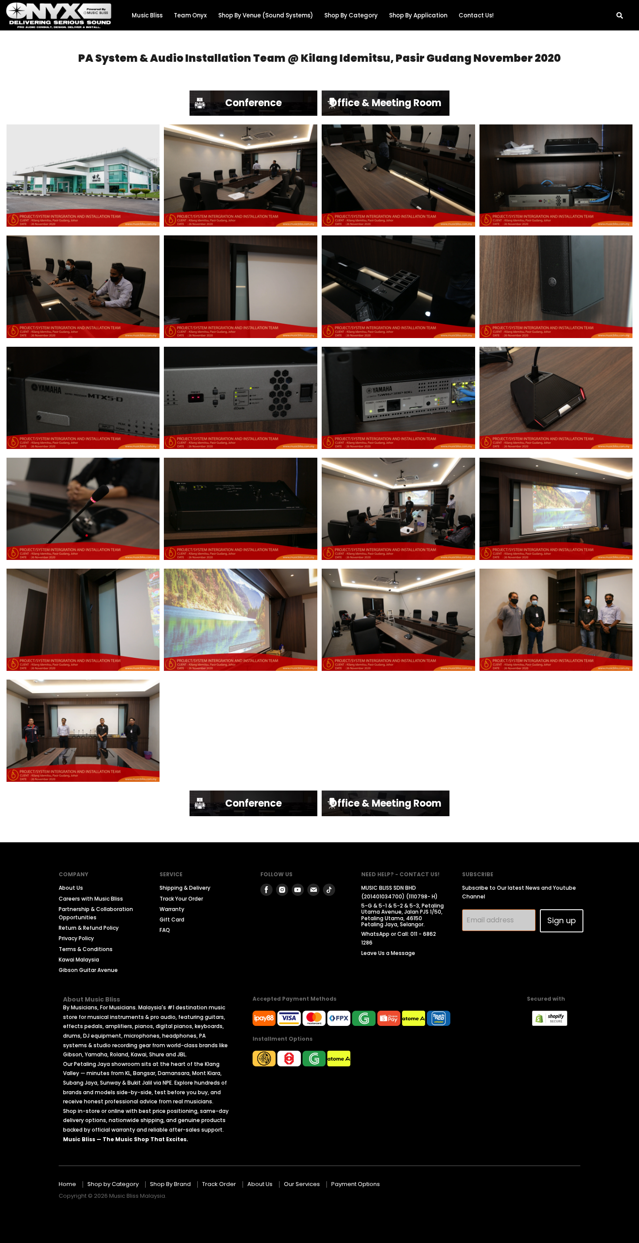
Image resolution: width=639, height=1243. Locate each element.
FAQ (165, 930)
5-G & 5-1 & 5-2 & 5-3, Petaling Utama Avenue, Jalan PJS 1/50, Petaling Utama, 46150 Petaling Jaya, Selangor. (402, 915)
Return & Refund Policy (89, 927)
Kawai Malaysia (79, 959)
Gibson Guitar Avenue (88, 970)
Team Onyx (190, 15)
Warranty (172, 909)
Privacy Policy (76, 938)
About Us (71, 887)
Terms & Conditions (86, 949)
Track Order (219, 1184)
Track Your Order (181, 898)
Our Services (302, 1184)
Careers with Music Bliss (91, 898)
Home (67, 1184)
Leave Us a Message (388, 953)
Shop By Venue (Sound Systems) (265, 15)
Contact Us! (476, 15)
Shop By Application (418, 15)
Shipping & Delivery (185, 887)
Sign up (561, 920)
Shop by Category (113, 1184)
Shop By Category (351, 15)
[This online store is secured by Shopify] (554, 1024)
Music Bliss (147, 15)
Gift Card (172, 919)
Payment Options (355, 1184)
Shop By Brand (170, 1184)
